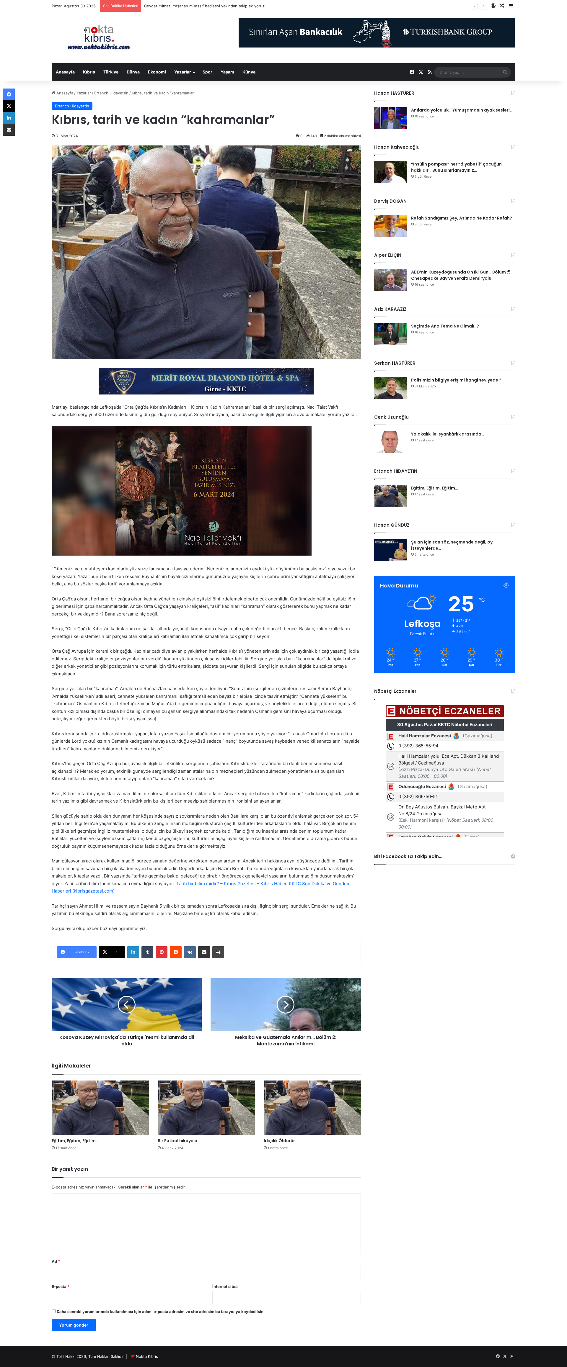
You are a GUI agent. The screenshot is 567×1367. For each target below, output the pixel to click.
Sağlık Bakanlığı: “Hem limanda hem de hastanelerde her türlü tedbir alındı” (212, 6)
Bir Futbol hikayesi (177, 1141)
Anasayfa (65, 71)
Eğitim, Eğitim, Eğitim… (75, 1141)
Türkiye (110, 71)
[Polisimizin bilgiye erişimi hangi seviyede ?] (390, 388)
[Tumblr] (147, 952)
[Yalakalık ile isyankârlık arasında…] (390, 442)
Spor (207, 71)
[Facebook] (9, 94)
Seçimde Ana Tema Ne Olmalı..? (445, 326)
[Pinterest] (161, 952)
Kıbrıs (89, 71)
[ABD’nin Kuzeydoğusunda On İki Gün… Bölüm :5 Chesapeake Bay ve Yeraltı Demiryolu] (390, 280)
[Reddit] (176, 952)
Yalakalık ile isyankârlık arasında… (447, 434)
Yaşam (227, 71)
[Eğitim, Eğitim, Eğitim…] (100, 1107)
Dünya (133, 71)
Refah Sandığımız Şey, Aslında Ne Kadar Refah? (461, 218)
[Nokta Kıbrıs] (99, 37)
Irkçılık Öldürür (279, 1141)
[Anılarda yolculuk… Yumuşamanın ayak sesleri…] (390, 118)
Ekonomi (157, 71)
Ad (56, 1261)
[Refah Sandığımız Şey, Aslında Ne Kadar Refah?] (390, 226)
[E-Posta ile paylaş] (204, 952)
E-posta (60, 1286)
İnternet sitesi (225, 1286)
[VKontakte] (190, 952)
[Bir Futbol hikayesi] (206, 1107)
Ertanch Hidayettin (111, 93)
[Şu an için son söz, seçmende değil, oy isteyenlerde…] (390, 550)
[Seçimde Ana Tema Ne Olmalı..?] (390, 334)
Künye (248, 71)
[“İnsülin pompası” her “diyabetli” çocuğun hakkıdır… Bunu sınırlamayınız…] (390, 172)
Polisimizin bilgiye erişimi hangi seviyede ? (456, 380)
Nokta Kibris (147, 1356)
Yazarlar (182, 71)
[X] (9, 106)
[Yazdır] (218, 952)
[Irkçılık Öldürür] (312, 1107)
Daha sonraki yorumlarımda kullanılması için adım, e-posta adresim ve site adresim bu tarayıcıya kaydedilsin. (161, 1311)
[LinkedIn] (133, 952)
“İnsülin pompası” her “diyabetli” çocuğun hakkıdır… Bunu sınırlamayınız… (456, 167)
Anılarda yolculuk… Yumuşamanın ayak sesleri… (462, 110)
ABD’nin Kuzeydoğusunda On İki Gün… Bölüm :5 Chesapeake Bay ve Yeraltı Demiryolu (461, 275)
